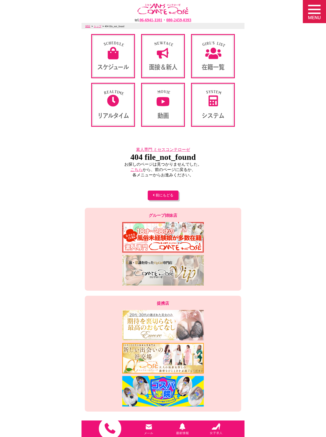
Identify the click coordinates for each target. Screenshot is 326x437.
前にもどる (164, 195)
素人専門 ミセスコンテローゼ (163, 149)
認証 (87, 26)
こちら (136, 169)
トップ (97, 26)
